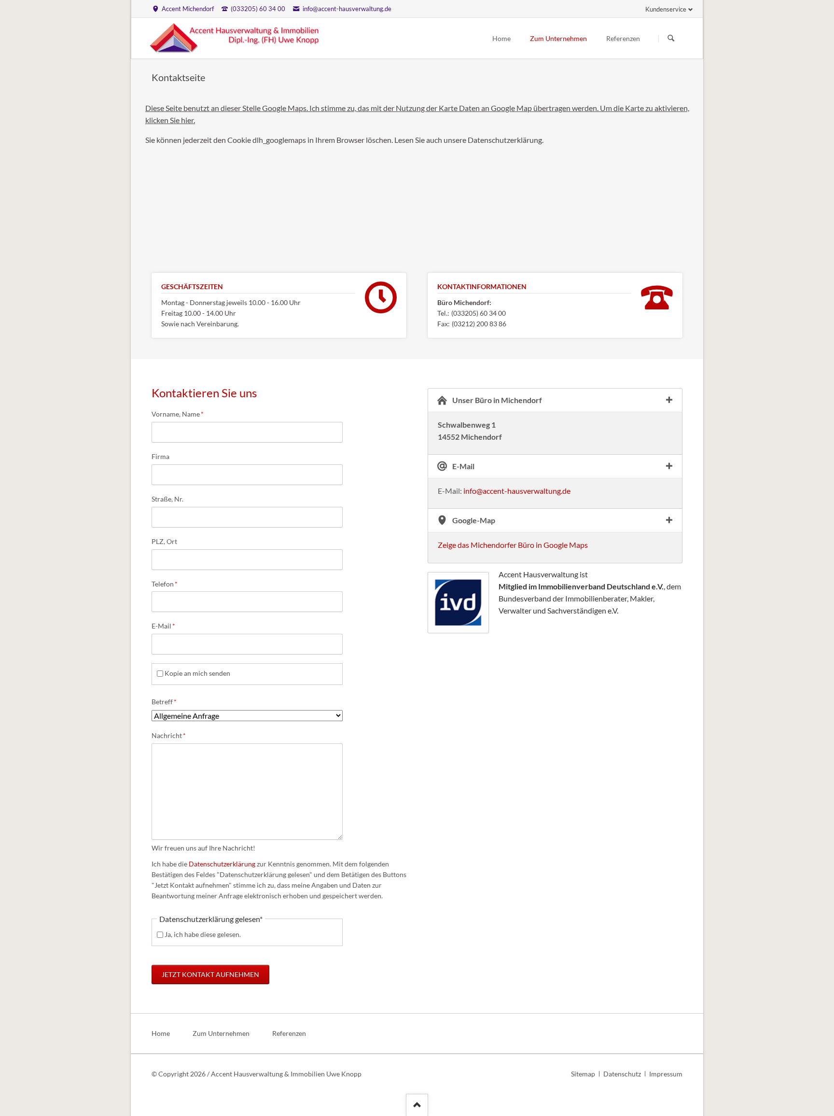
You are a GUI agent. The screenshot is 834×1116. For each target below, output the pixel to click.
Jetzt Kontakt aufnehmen (210, 974)
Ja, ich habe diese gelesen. (203, 934)
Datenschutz (622, 1074)
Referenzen (623, 38)
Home (501, 38)
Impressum (665, 1074)
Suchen (670, 38)
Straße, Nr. (167, 499)
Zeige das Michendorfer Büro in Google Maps (513, 544)
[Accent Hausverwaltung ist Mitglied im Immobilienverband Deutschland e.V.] (458, 602)
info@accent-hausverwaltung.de (516, 490)
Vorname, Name (178, 413)
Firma (160, 456)
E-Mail (167, 625)
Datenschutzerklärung (221, 864)
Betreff (167, 701)
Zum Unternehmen (558, 38)
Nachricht (169, 735)
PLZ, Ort (164, 541)
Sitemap (583, 1074)
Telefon (167, 583)
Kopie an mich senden (197, 673)
